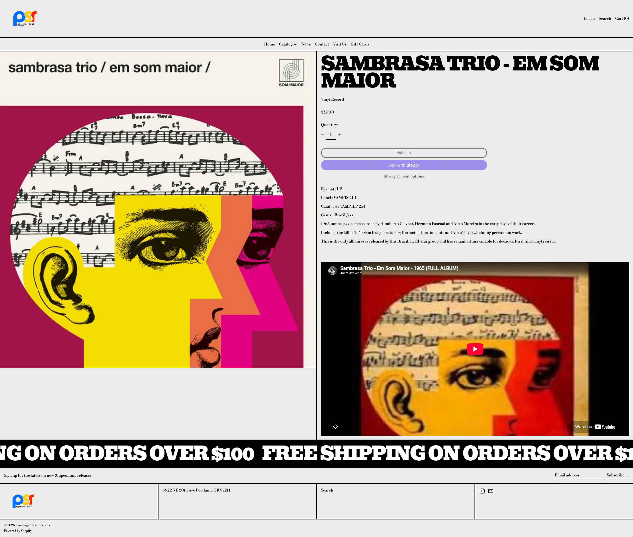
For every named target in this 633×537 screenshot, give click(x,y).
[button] (605, 18)
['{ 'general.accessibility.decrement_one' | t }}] (322, 134)
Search (327, 490)
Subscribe (615, 475)
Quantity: (329, 124)
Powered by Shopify (18, 531)
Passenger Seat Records (33, 525)
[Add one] (339, 134)
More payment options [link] (404, 176)
